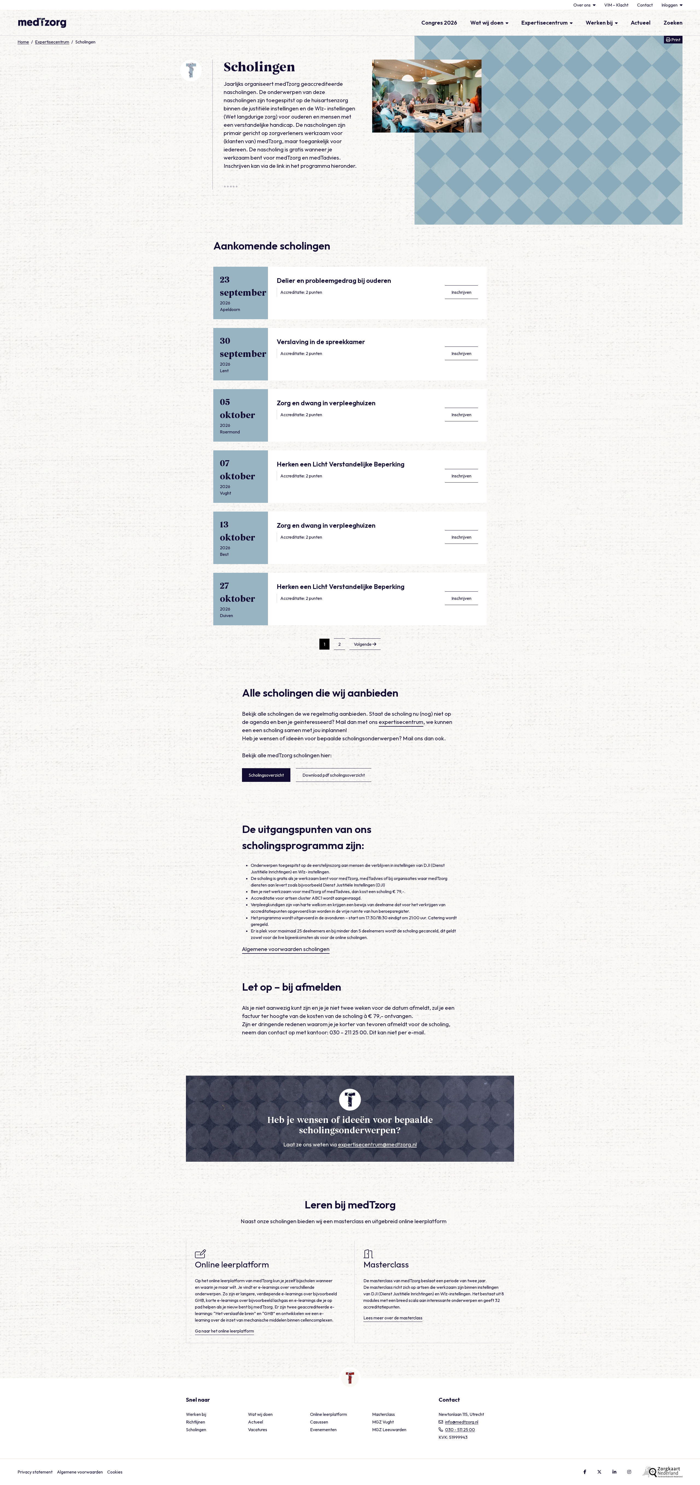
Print (676, 39)
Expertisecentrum (544, 22)
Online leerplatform (328, 1414)
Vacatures (257, 1429)
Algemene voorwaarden (80, 1472)
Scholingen (196, 1429)
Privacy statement (35, 1472)
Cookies (114, 1472)
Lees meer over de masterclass (392, 1317)
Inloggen (669, 5)
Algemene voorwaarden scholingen (285, 949)
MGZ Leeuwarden (389, 1429)
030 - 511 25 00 (460, 1429)
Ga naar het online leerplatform (224, 1331)
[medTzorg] (42, 22)
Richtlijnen (195, 1422)
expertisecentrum (401, 721)
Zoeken (673, 22)
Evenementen (323, 1429)
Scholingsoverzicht (266, 775)
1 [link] (324, 644)
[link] (365, 644)
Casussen (319, 1422)
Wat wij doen (486, 22)
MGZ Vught (383, 1422)
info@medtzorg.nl (461, 1422)
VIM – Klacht (616, 5)
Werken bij (599, 22)
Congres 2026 (439, 22)
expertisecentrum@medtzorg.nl (377, 1144)
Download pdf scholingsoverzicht (333, 775)
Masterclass (383, 1414)
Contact (645, 5)
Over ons (582, 5)
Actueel (641, 22)
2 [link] (339, 644)
